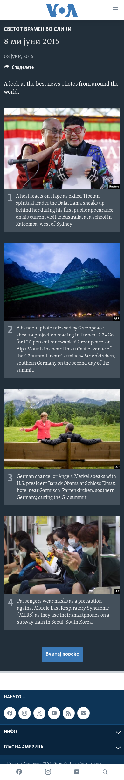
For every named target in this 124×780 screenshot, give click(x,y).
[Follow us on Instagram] (24, 713)
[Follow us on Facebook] (10, 713)
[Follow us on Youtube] (54, 713)
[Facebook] (19, 772)
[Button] (19, 69)
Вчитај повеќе (62, 654)
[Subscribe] (83, 713)
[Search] (105, 772)
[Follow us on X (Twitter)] (39, 713)
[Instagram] (48, 772)
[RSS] (69, 713)
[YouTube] (76, 772)
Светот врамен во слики (38, 29)
